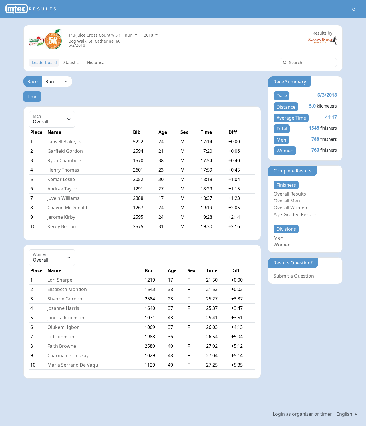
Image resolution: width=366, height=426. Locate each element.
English (345, 414)
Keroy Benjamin (64, 226)
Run (129, 35)
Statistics (72, 62)
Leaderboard (44, 62)
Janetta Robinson (65, 317)
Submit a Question (294, 276)
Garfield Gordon (65, 151)
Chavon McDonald (67, 207)
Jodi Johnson (60, 336)
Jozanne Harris (63, 308)
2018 (149, 35)
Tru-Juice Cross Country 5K (94, 35)
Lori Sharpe (59, 280)
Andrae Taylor (62, 189)
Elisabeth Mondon (67, 289)
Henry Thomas (63, 170)
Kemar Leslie (61, 179)
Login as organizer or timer (302, 414)
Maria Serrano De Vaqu (72, 365)
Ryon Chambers (64, 160)
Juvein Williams (63, 198)
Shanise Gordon (64, 299)
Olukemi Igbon (63, 327)
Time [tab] (32, 96)
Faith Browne (61, 346)
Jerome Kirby (61, 217)
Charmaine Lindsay (68, 355)
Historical (96, 62)
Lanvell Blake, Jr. (64, 141)
